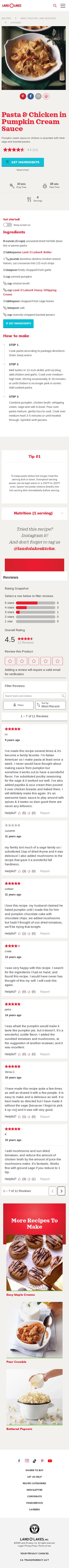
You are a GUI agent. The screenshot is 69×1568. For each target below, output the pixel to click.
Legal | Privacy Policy (27, 1546)
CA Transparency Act (34, 1560)
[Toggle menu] (62, 6)
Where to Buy (34, 1470)
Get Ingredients (25, 162)
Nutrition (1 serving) (33, 513)
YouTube (50, 1461)
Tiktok (34, 1461)
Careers (34, 1510)
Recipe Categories (34, 1483)
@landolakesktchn (34, 548)
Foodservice (34, 1503)
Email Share (38, 96)
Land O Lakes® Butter (37, 252)
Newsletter (34, 1490)
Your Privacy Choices (34, 1554)
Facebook (30, 96)
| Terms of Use (44, 1546)
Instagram (27, 1461)
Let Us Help (34, 1477)
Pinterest (23, 96)
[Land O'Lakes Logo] (12, 6)
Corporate (34, 1496)
